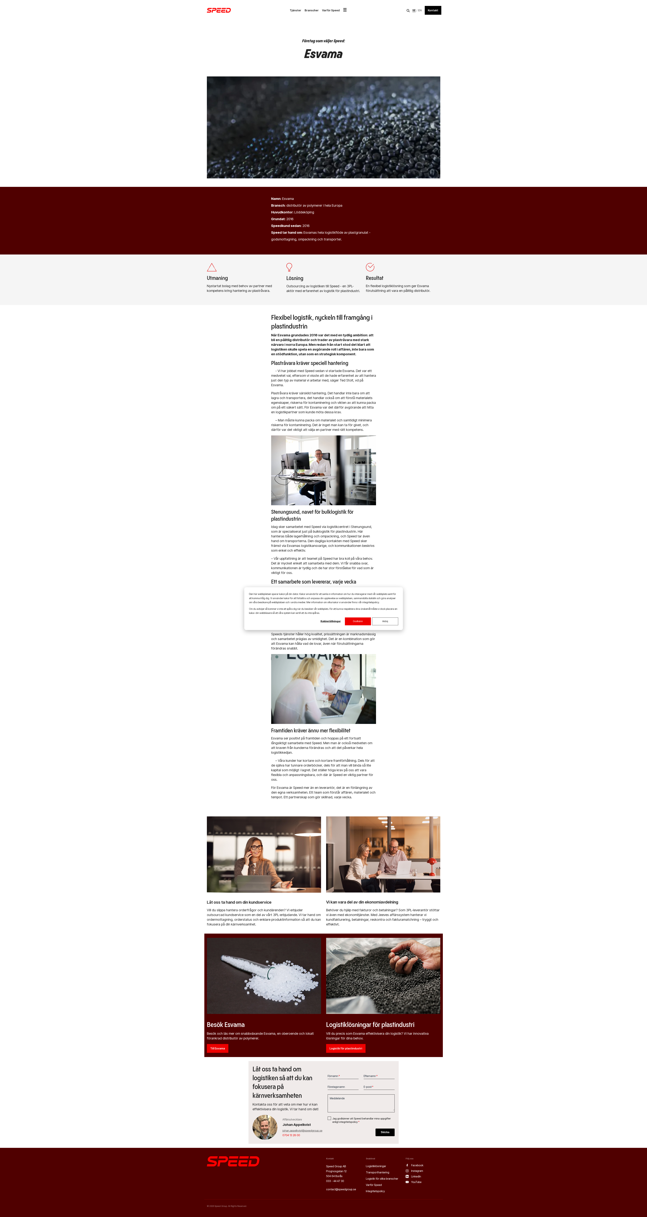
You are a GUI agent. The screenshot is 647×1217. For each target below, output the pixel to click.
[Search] (408, 10)
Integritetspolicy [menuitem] (375, 1191)
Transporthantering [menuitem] (377, 1172)
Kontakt (433, 10)
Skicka (385, 1132)
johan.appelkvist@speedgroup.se (302, 1130)
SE (414, 10)
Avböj (385, 621)
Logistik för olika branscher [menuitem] (382, 1178)
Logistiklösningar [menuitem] (376, 1166)
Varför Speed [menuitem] (374, 1185)
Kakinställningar (331, 621)
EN (420, 10)
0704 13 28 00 (291, 1135)
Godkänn (358, 621)
